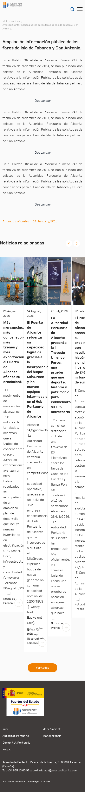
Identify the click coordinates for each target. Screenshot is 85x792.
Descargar (43, 100)
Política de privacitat (14, 781)
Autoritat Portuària (15, 735)
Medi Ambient (51, 729)
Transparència (51, 735)
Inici (4, 21)
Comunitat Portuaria (16, 742)
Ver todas (42, 667)
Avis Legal (33, 781)
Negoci (6, 749)
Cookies (45, 781)
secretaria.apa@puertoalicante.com (53, 770)
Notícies (15, 21)
